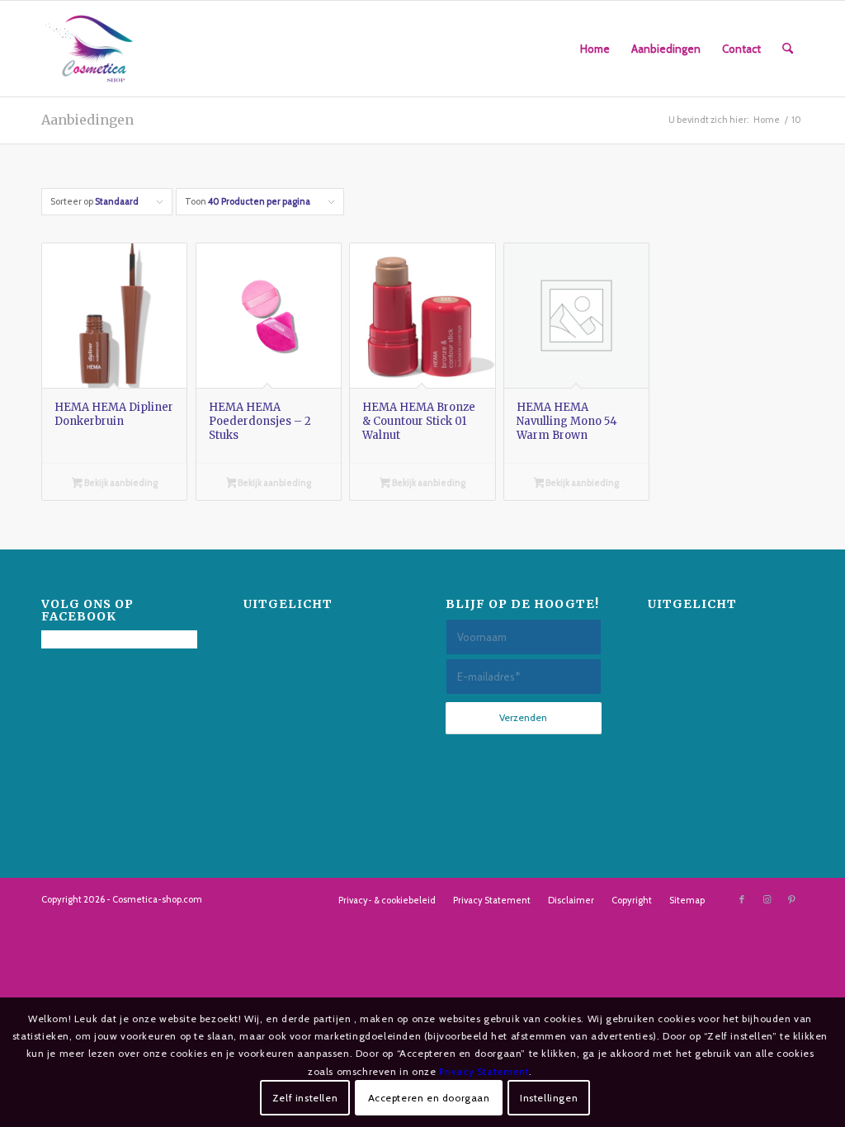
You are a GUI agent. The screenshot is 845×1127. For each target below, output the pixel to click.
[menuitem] (595, 49)
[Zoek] (788, 49)
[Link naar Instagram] (766, 899)
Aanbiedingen (87, 119)
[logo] (89, 49)
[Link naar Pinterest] (791, 899)
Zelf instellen (305, 1098)
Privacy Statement (484, 1071)
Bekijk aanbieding (120, 482)
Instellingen (549, 1098)
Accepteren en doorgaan (429, 1098)
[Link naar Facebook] (741, 899)
